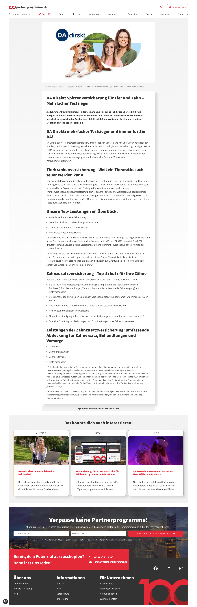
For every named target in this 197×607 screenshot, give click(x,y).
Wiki (16, 593)
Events (76, 14)
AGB (59, 588)
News (80, 86)
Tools (149, 14)
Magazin (164, 14)
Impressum (62, 598)
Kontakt (61, 583)
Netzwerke (94, 14)
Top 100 (46, 14)
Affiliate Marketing (23, 588)
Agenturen (113, 14)
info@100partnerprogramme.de (110, 562)
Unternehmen (21, 583)
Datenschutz (63, 593)
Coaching (132, 14)
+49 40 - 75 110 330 (103, 557)
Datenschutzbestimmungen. (153, 540)
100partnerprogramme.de (52, 86)
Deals (61, 14)
